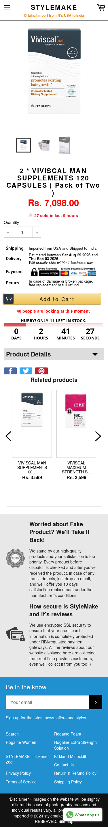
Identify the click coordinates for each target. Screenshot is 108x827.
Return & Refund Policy (75, 773)
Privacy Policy (18, 773)
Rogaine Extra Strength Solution (75, 745)
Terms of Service (21, 782)
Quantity (11, 222)
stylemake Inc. (57, 816)
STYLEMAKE (54, 7)
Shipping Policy (68, 782)
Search (12, 734)
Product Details (28, 354)
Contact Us (64, 765)
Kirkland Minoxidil (70, 756)
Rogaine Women (21, 742)
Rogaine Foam (67, 734)
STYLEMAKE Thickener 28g (27, 759)
